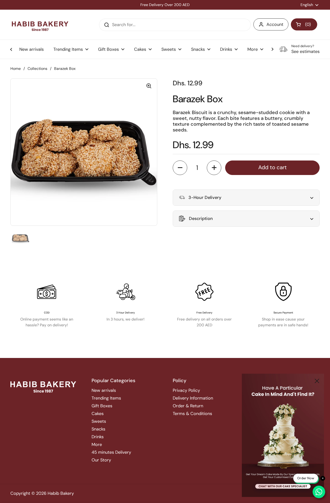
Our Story (101, 460)
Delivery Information (193, 398)
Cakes (98, 413)
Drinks (98, 437)
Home (15, 68)
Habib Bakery (61, 493)
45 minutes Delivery (111, 452)
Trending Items (106, 398)
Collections (37, 68)
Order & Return (188, 406)
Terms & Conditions (192, 413)
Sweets (99, 421)
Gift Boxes (102, 406)
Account (274, 24)
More (97, 444)
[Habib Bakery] (40, 24)
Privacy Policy (186, 390)
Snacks (98, 429)
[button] (304, 24)
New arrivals (104, 390)
